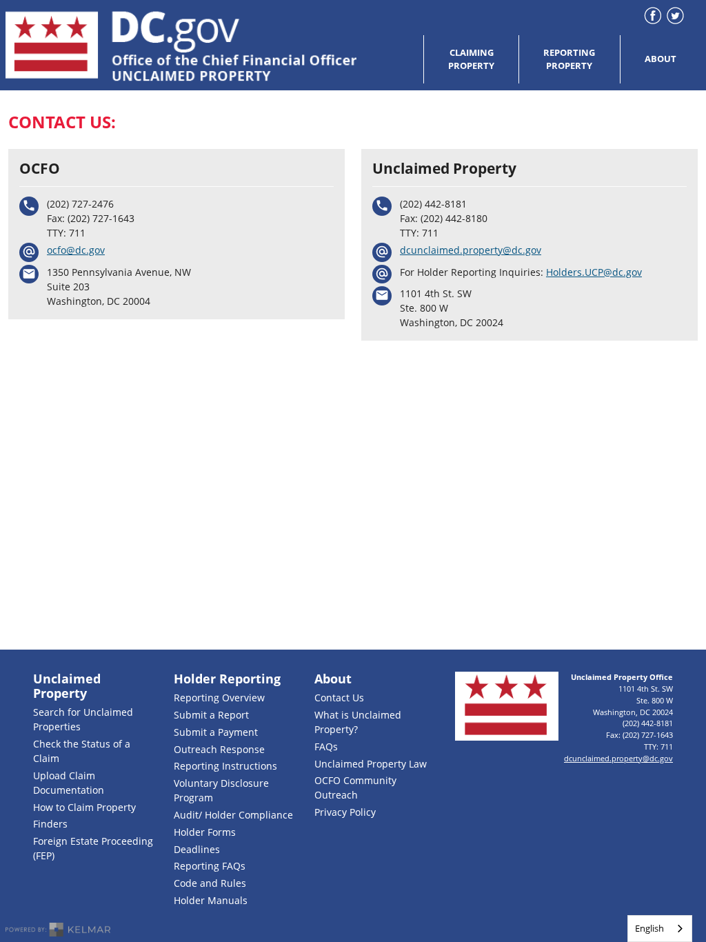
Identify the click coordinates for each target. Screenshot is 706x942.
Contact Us (339, 697)
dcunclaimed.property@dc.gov (470, 250)
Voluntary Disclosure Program (221, 790)
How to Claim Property (84, 807)
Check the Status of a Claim (81, 751)
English (649, 928)
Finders (50, 823)
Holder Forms (205, 832)
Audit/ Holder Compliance (233, 814)
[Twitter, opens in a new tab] (675, 15)
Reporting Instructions (225, 765)
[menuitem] (470, 59)
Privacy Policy (345, 812)
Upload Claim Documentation (68, 782)
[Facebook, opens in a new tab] (652, 15)
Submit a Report (211, 714)
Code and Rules (210, 883)
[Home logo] (181, 45)
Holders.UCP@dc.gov (594, 272)
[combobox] (659, 928)
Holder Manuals (211, 900)
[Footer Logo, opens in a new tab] (506, 706)
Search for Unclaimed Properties (83, 719)
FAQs (326, 746)
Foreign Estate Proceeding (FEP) (93, 848)
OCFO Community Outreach (355, 787)
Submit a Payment (216, 732)
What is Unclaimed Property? (357, 722)
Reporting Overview (219, 697)
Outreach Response (219, 749)
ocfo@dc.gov (76, 250)
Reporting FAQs (209, 865)
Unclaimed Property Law (370, 763)
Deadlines (197, 849)
